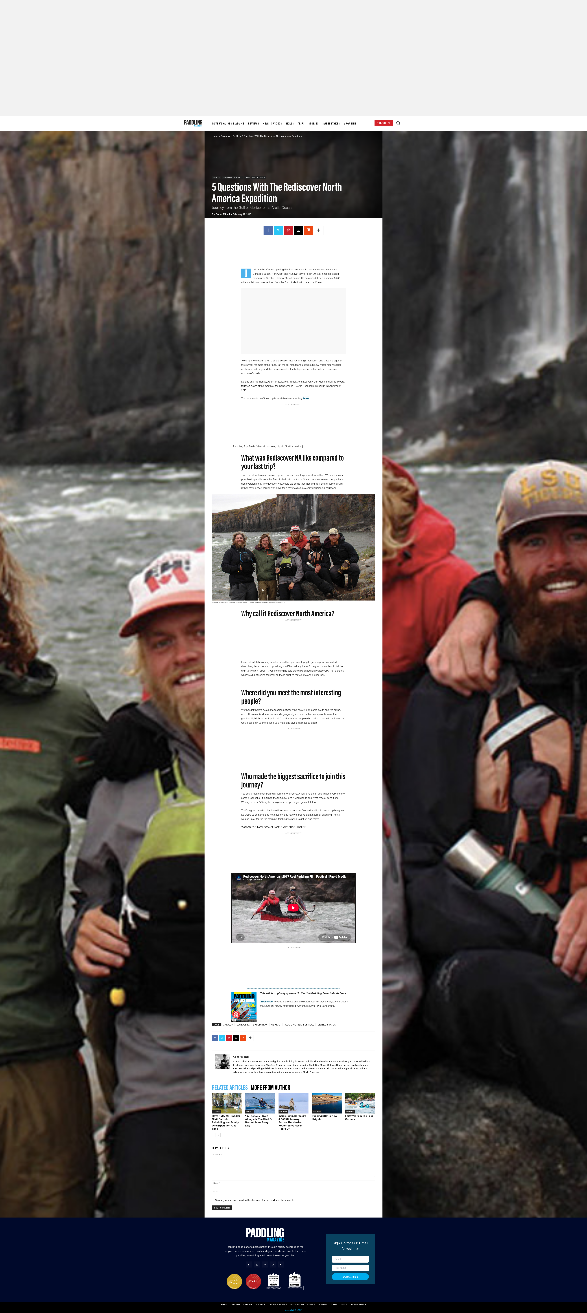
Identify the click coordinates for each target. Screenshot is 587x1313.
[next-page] (219, 1135)
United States (326, 1024)
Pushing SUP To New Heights (324, 1117)
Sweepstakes (331, 123)
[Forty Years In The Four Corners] (360, 1103)
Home (215, 135)
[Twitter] (283, 230)
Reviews (253, 123)
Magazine (350, 123)
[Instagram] (257, 1264)
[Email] (303, 230)
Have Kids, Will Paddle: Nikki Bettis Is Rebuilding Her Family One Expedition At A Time (226, 1122)
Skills (290, 123)
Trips (301, 123)
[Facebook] (273, 230)
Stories (313, 123)
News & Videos (272, 123)
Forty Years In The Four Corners (359, 1117)
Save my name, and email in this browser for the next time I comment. (254, 1200)
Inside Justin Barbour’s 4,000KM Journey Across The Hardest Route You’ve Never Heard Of (292, 1122)
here (306, 398)
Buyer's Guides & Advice (228, 123)
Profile (236, 135)
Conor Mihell (223, 214)
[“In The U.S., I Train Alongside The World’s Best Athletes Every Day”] (260, 1103)
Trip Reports (258, 177)
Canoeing (243, 1024)
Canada (228, 1024)
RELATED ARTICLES (230, 1087)
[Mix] (313, 230)
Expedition (260, 1024)
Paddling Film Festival (299, 1024)
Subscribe (384, 123)
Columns (225, 135)
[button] (398, 124)
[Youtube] (281, 1264)
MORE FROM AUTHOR (270, 1087)
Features (216, 1112)
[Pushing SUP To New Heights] (327, 1103)
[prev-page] (214, 1135)
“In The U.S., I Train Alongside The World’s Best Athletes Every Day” (258, 1120)
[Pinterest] (293, 230)
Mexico (275, 1024)
